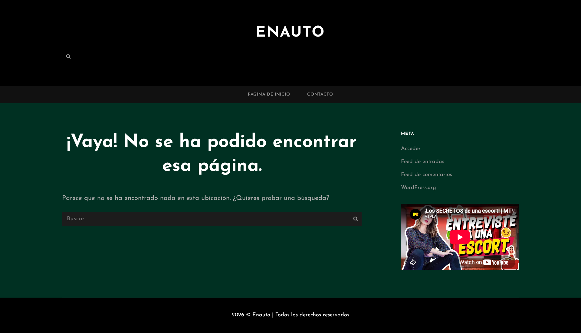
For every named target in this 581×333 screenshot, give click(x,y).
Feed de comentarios (426, 175)
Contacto (320, 94)
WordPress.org (418, 188)
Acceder (411, 149)
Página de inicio (269, 94)
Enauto (290, 32)
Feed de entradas (422, 162)
